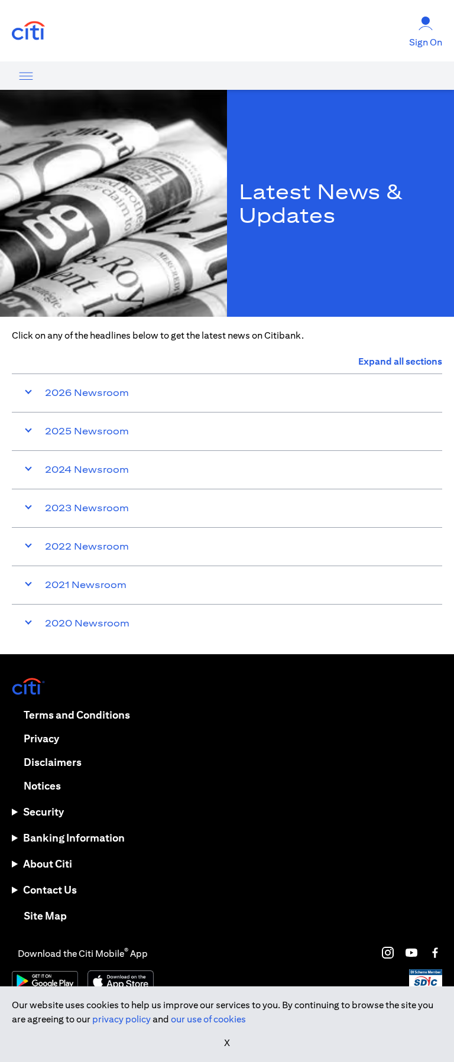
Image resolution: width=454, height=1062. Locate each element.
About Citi (47, 864)
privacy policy (121, 1019)
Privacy (41, 738)
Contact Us (50, 890)
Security (43, 812)
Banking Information (74, 838)
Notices (42, 786)
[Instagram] (388, 953)
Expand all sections (400, 361)
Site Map (45, 916)
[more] (26, 76)
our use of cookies (208, 1019)
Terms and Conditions (77, 715)
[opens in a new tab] (28, 31)
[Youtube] (411, 953)
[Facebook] (435, 953)
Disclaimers (53, 762)
